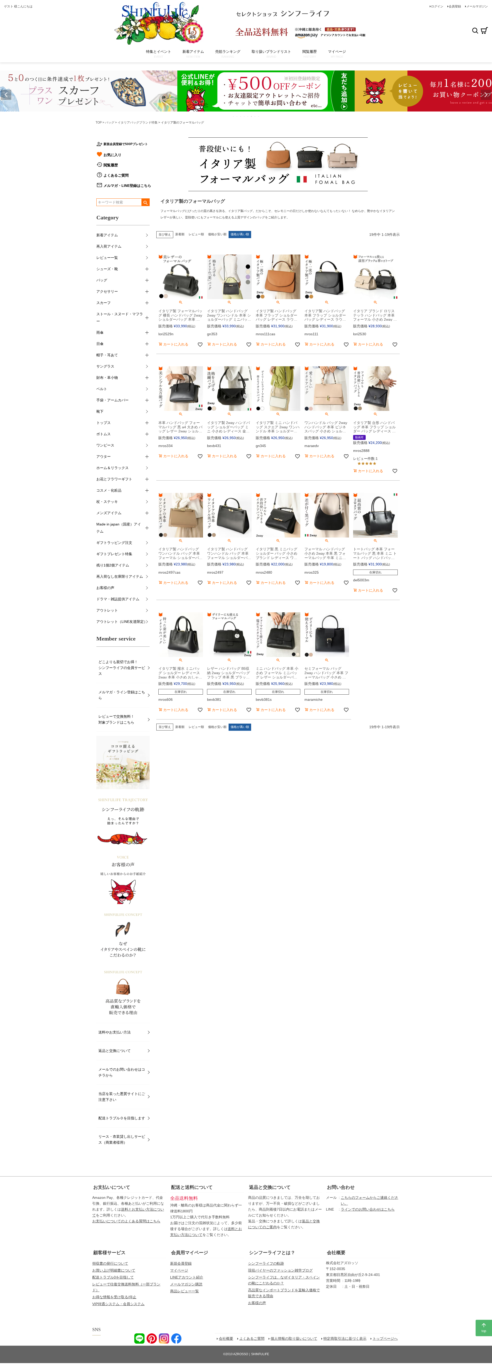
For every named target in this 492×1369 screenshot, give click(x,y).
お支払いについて (111, 1187)
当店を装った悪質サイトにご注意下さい (121, 1097)
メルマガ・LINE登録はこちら (127, 186)
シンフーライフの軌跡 (266, 1263)
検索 (475, 30)
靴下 (100, 411)
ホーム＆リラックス (112, 468)
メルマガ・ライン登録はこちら (121, 695)
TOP (99, 122)
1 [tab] (233, 116)
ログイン (437, 6)
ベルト (101, 389)
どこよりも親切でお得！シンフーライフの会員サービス (121, 668)
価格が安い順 (217, 234)
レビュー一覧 (107, 258)
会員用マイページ (189, 1252)
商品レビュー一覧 (184, 1291)
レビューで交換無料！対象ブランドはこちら (116, 719)
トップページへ (385, 1338)
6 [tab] (251, 116)
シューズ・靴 (107, 269)
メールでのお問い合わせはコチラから (121, 1072)
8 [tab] (259, 116)
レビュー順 (196, 234)
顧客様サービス (109, 1252)
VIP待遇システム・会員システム (118, 1304)
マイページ (179, 1270)
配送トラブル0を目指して (113, 1277)
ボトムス (103, 434)
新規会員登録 (181, 1263)
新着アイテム (107, 235)
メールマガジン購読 (186, 1284)
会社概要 (336, 1252)
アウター (103, 456)
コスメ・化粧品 (108, 490)
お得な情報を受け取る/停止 (114, 1297)
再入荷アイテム (108, 246)
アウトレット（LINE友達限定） (121, 622)
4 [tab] (244, 116)
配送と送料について (192, 1187)
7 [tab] (255, 116)
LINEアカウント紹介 (186, 1277)
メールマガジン (477, 6)
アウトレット (107, 610)
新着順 (179, 234)
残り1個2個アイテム (112, 565)
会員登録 (455, 6)
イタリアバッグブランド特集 (138, 122)
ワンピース (105, 445)
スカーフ (103, 303)
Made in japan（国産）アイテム (118, 527)
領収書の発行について (110, 1263)
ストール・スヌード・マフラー (119, 317)
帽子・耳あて (107, 355)
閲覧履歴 (111, 165)
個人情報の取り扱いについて (294, 1338)
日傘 (100, 344)
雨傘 (100, 332)
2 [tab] (237, 116)
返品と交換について (114, 1051)
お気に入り (112, 155)
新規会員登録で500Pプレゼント (126, 144)
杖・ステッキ (107, 502)
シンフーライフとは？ (272, 1252)
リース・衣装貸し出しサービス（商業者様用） (121, 1139)
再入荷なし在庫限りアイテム (119, 576)
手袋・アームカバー (112, 400)
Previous (6, 95)
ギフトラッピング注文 (114, 543)
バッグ (109, 122)
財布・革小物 (107, 378)
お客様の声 (105, 588)
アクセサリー (107, 291)
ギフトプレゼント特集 (114, 554)
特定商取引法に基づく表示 (344, 1338)
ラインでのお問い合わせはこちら (368, 1209)
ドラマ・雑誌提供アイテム (117, 599)
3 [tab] (241, 116)
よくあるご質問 (116, 175)
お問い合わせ (341, 1187)
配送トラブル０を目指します (121, 1118)
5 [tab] (248, 116)
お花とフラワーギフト (114, 479)
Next (486, 95)
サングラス (105, 366)
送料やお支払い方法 (114, 1032)
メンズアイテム (108, 513)
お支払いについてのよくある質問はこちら (126, 1221)
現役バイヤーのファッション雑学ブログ (280, 1270)
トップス (103, 423)
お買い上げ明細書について (113, 1270)
